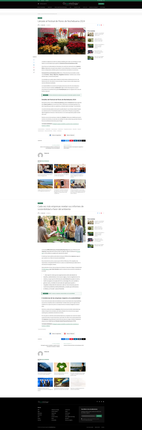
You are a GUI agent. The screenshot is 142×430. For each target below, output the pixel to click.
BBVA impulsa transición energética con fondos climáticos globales (44, 373)
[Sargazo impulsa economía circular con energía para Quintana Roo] (45, 183)
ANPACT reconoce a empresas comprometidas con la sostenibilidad (62, 293)
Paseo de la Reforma (48, 130)
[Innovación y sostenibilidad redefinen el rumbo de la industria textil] (90, 34)
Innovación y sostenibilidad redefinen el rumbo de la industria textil (99, 34)
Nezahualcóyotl (41, 130)
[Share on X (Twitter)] (99, 25)
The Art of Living (77, 7)
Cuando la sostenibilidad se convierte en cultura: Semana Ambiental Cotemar (99, 46)
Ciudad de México (41, 129)
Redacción (46, 153)
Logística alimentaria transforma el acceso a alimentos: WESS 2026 (98, 40)
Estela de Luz (60, 129)
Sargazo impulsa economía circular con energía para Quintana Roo (44, 190)
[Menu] (38, 4)
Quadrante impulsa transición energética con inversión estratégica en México (45, 389)
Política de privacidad (88, 420)
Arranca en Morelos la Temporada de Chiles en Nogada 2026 (45, 175)
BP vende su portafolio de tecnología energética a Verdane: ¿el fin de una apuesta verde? (77, 374)
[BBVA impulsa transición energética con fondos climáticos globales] (45, 367)
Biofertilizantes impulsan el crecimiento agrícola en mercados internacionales (61, 389)
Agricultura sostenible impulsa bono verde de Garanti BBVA (77, 389)
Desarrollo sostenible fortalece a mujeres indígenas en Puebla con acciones (76, 176)
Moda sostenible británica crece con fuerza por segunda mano (61, 373)
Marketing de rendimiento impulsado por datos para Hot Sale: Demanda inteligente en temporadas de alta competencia (61, 191)
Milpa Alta (74, 129)
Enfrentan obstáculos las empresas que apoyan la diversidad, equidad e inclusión (64, 95)
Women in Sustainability (93, 7)
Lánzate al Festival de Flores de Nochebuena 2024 (74, 345)
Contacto (47, 0)
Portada (39, 13)
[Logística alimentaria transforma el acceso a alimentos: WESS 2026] (90, 40)
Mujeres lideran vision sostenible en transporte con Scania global (98, 52)
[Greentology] (70, 3)
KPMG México (46, 269)
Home (39, 0)
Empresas (40, 203)
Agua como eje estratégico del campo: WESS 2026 (99, 57)
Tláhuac (54, 130)
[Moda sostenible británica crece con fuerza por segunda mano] (61, 367)
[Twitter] (34, 62)
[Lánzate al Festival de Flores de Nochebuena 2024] (62, 41)
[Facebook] (34, 60)
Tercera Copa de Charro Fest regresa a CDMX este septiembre (61, 175)
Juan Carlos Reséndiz (42, 329)
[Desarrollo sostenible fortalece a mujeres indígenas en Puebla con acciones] (78, 168)
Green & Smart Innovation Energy (61, 7)
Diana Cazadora (54, 129)
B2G (70, 7)
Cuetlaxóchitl (48, 129)
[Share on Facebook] (98, 25)
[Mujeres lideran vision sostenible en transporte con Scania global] (90, 52)
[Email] (34, 70)
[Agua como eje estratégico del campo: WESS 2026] (90, 58)
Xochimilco (59, 130)
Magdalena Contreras (68, 129)
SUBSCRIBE (101, 3)
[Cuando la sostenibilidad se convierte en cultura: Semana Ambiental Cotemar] (90, 46)
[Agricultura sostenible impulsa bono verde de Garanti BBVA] (78, 382)
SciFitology (85, 7)
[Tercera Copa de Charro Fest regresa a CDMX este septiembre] (61, 168)
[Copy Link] (34, 72)
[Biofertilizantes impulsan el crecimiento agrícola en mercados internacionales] (61, 382)
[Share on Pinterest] (101, 25)
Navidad (79, 129)
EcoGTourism (102, 7)
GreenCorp (50, 7)
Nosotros (42, 0)
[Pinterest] (34, 67)
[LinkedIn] (34, 65)
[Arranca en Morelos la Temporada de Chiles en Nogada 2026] (45, 168)
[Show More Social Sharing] (103, 25)
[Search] (103, 0)
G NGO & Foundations (41, 7)
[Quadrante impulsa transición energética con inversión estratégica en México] (45, 382)
